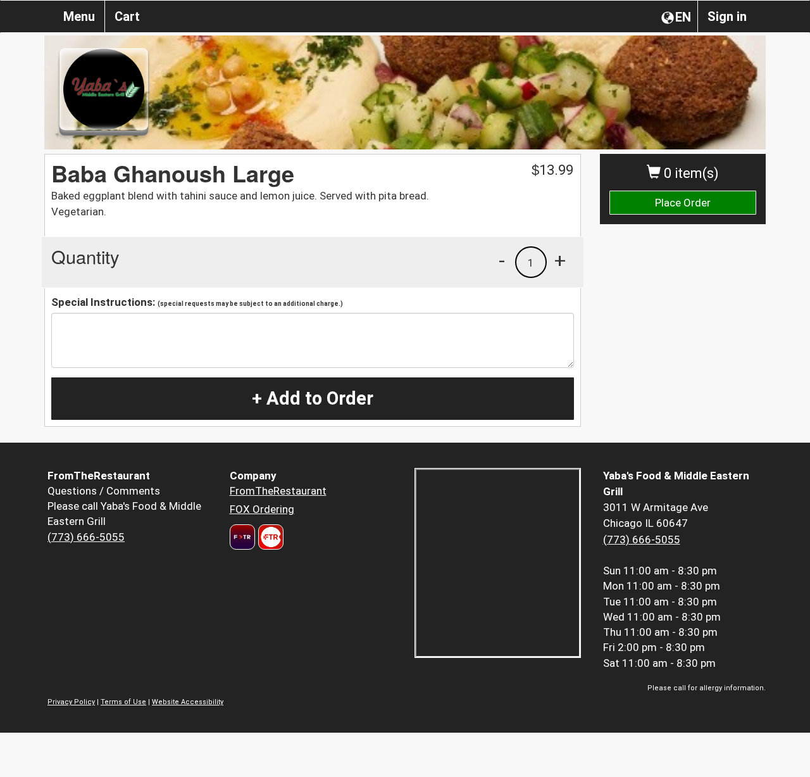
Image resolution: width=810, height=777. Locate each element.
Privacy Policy (71, 702)
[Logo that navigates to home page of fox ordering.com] (269, 537)
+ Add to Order (312, 398)
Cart (127, 16)
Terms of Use (123, 702)
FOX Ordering (262, 509)
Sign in (727, 16)
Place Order (683, 202)
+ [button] (560, 260)
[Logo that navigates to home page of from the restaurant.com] (242, 537)
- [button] (502, 260)
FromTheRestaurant (278, 490)
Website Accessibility (187, 702)
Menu (79, 16)
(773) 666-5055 (86, 537)
